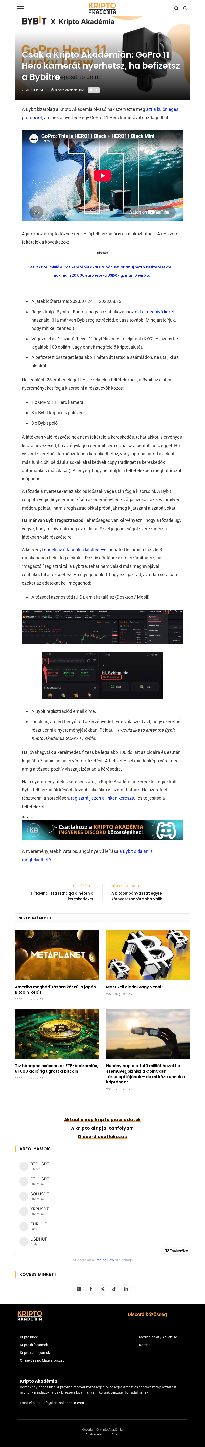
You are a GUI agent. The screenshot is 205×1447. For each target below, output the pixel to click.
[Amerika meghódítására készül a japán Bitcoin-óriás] (57, 955)
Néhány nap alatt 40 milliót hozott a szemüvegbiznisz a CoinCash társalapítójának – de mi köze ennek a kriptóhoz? (145, 1074)
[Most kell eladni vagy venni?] (148, 955)
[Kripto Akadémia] (102, 8)
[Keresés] (177, 8)
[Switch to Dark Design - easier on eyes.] (185, 8)
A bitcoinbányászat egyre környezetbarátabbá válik (137, 896)
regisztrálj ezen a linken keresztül (104, 798)
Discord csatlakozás (102, 1137)
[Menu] (21, 8)
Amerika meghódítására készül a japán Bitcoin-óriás (55, 989)
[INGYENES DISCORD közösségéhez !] (102, 838)
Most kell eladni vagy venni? (135, 987)
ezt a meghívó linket (155, 311)
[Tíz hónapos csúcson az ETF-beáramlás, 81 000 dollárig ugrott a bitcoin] (57, 1034)
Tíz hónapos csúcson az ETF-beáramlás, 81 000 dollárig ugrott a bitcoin (56, 1068)
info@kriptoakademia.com (63, 1403)
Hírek (94, 90)
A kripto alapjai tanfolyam (102, 1128)
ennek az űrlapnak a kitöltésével (76, 549)
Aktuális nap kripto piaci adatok (102, 1120)
